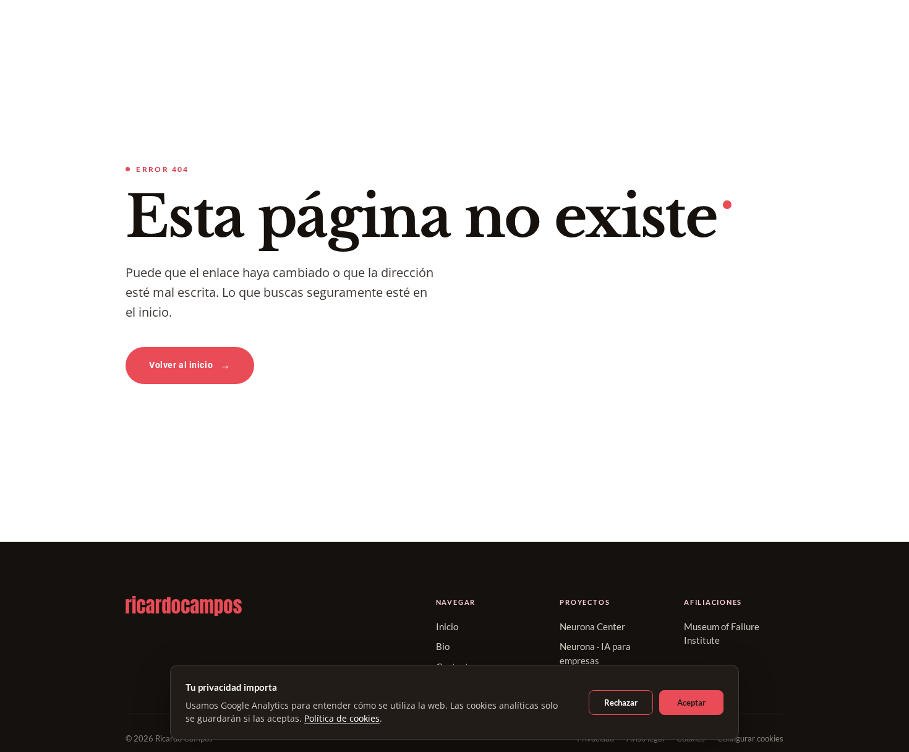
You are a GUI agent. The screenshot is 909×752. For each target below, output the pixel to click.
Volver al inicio (181, 365)
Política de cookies (342, 718)
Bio (443, 646)
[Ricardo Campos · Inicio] (256, 606)
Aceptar (691, 702)
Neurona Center (592, 626)
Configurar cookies (750, 738)
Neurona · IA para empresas (595, 653)
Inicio (447, 626)
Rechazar (621, 702)
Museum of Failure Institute (721, 633)
